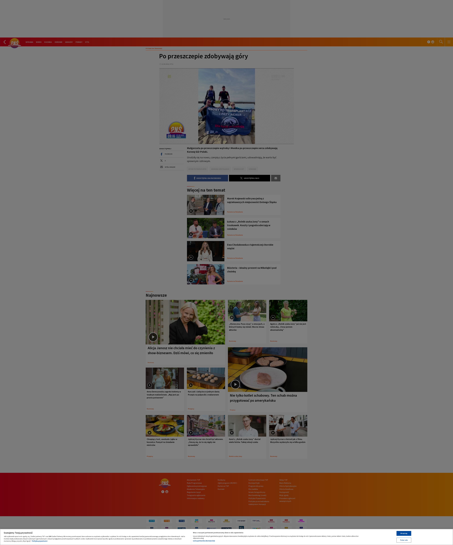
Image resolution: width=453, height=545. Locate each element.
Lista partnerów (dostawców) (204, 541)
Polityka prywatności (39, 541)
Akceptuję (403, 533)
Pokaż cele (404, 540)
